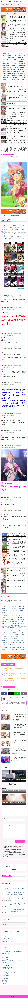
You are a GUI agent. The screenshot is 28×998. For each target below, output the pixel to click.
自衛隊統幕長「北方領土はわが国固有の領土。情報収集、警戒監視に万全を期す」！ (13, 636)
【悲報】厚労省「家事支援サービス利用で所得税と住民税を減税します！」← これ (13, 615)
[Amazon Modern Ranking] (21, 288)
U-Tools (3, 935)
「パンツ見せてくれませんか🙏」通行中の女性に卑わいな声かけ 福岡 (13, 229)
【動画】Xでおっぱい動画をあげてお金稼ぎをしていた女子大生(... (14, 79)
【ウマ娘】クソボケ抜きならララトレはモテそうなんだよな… (13, 630)
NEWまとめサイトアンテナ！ (9, 962)
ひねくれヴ (3, 231)
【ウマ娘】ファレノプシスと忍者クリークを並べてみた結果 (13, 611)
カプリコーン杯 (6, 156)
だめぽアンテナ (5, 975)
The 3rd (3, 964)
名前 (4, 818)
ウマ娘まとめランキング (7, 967)
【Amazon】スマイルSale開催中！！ (9, 13)
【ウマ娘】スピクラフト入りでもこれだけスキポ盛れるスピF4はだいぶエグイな (13, 640)
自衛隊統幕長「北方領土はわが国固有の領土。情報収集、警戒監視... (13, 65)
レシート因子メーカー (7, 940)
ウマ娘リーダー (5, 965)
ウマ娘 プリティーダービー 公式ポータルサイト (13, 951)
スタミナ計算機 (5, 938)
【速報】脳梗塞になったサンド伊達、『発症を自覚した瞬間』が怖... (14, 55)
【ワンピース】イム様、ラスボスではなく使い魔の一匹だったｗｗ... (14, 57)
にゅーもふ (4, 981)
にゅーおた (4, 983)
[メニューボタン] (1, 1)
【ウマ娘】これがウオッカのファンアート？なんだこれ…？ (13, 606)
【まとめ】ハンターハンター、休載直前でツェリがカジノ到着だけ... (14, 61)
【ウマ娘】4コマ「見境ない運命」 (9, 233)
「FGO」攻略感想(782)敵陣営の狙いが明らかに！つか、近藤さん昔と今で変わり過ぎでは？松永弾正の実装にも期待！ (13, 628)
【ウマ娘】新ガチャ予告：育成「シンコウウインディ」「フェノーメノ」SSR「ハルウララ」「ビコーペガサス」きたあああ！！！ (13, 638)
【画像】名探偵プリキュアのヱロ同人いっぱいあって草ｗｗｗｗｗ (13, 623)
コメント (5, 823)
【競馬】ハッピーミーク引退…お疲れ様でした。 (13, 888)
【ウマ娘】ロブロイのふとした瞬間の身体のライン (13, 632)
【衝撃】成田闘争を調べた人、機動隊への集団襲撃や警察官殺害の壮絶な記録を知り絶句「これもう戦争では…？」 (13, 619)
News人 (3, 977)
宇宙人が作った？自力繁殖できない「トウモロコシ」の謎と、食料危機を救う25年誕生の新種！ (12, 649)
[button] (4, 693)
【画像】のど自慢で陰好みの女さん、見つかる (12, 621)
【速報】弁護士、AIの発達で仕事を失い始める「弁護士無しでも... (14, 63)
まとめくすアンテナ (6, 957)
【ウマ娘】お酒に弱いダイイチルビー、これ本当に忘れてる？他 (13, 227)
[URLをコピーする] (24, 693)
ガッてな (4, 970)
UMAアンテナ (5, 959)
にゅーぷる (4, 980)
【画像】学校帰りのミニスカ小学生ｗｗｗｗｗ (12, 613)
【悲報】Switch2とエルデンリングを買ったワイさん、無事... (14, 67)
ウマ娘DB (4, 936)
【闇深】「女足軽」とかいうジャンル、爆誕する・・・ (12, 617)
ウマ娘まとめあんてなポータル (9, 972)
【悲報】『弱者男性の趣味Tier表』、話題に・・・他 (13, 71)
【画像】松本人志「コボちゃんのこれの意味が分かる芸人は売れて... (14, 59)
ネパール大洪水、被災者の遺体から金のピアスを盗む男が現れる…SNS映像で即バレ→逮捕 (13, 647)
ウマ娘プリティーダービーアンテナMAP (11, 960)
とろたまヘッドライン (7, 968)
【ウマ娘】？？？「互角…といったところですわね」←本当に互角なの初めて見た (12, 608)
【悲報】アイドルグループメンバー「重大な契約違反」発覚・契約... (14, 69)
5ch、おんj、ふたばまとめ (8, 154)
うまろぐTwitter (5, 953)
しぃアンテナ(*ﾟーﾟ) (6, 973)
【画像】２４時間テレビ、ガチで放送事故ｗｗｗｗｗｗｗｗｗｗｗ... (14, 73)
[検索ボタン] (26, 1)
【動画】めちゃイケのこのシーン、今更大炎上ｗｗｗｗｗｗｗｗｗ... (14, 53)
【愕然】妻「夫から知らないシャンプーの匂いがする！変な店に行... (14, 77)
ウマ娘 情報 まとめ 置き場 (8, 941)
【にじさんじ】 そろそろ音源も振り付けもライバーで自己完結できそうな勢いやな (13, 625)
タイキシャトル (14, 156)
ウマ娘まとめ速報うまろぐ (14, 1)
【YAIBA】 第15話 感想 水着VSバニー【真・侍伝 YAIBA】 (12, 238)
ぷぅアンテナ (5, 978)
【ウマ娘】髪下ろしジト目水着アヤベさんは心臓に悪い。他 (13, 225)
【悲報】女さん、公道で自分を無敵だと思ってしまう (14, 75)
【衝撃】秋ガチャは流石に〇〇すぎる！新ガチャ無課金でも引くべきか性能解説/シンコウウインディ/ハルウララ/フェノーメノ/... (13, 236)
